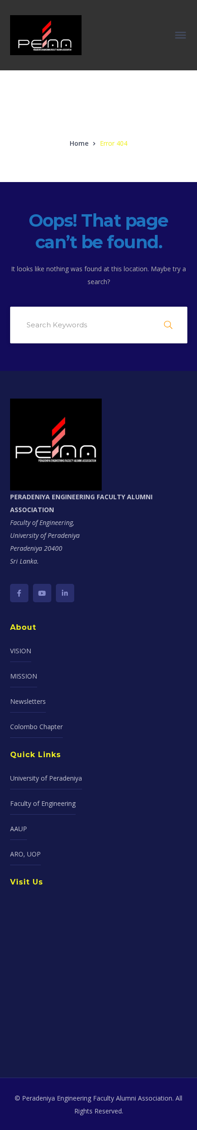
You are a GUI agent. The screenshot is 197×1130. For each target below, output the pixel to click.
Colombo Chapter (36, 726)
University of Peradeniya (46, 778)
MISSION (23, 676)
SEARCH (168, 325)
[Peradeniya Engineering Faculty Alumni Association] (46, 34)
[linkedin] (65, 593)
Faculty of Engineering (43, 803)
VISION (20, 650)
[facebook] (19, 593)
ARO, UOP (25, 854)
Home (79, 143)
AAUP (18, 828)
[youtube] (42, 593)
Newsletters (28, 701)
